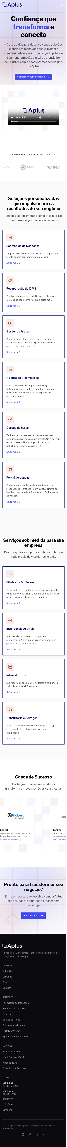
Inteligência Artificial (13, 1057)
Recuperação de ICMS (14, 1008)
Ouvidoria (7, 1109)
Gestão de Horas (11, 1019)
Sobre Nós (8, 971)
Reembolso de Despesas (15, 1003)
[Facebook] (30, 1134)
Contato (6, 988)
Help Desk (7, 1104)
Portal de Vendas (11, 1031)
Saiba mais (12, 263)
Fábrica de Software (12, 1051)
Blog (4, 982)
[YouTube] (43, 1134)
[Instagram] (23, 1134)
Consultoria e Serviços (14, 1068)
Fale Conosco (31, 915)
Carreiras (7, 976)
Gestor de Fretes (11, 1014)
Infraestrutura (9, 1062)
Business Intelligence (13, 1025)
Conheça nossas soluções (31, 76)
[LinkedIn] (36, 1134)
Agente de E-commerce (15, 1036)
